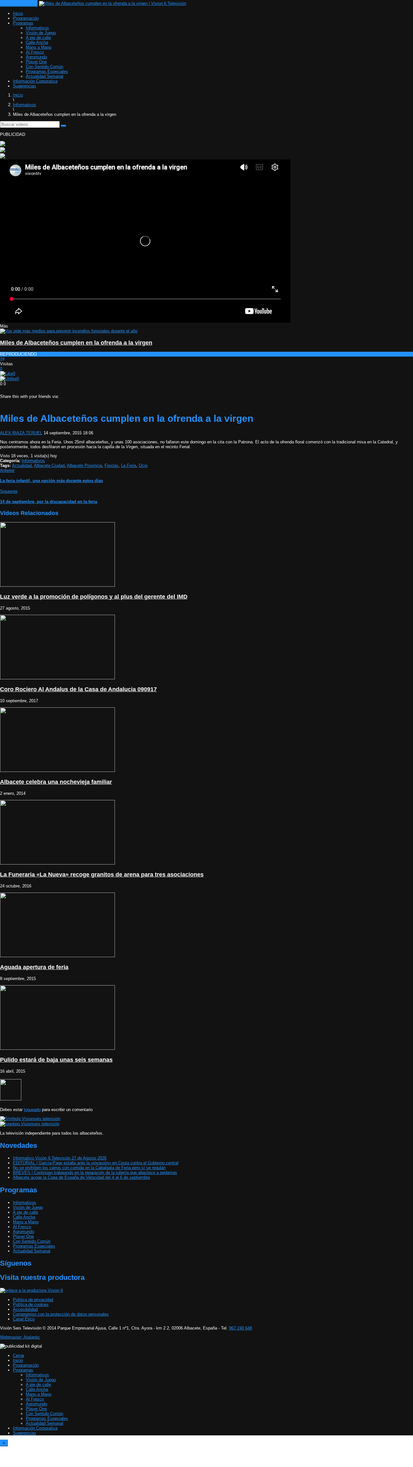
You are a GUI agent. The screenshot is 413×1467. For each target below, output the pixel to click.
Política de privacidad (33, 1299)
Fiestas (111, 465)
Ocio (143, 465)
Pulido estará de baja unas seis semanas (56, 1060)
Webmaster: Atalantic (20, 1337)
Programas (23, 23)
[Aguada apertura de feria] (57, 955)
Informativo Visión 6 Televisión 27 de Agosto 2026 (59, 1158)
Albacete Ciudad (49, 465)
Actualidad (22, 465)
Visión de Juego (41, 32)
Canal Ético (24, 1319)
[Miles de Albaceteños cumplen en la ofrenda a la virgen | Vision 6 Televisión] (112, 3)
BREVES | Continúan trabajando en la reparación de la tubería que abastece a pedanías (95, 1172)
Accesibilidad (25, 1309)
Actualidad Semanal (44, 76)
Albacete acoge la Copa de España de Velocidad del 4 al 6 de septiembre (81, 1177)
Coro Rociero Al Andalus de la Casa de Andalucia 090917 (78, 689)
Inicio (18, 13)
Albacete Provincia (84, 465)
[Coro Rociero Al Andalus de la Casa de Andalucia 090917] (57, 677)
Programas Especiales (47, 71)
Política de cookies (31, 1304)
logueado (32, 1109)
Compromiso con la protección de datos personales (61, 1314)
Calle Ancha (37, 42)
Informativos (37, 27)
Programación (26, 18)
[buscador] (63, 126)
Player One (36, 61)
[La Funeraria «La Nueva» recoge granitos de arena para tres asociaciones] (57, 863)
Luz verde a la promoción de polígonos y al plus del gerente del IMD (93, 596)
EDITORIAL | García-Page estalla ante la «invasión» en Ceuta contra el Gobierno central (95, 1162)
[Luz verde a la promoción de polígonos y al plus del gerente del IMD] (57, 585)
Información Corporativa (35, 81)
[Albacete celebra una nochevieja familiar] (57, 770)
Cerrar (18, 1355)
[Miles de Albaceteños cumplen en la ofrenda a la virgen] (68, 331)
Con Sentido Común (44, 66)
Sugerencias (24, 86)
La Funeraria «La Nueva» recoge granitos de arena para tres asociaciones (102, 874)
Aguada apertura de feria (34, 967)
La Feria (128, 465)
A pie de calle (38, 37)
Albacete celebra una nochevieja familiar (56, 782)
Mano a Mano (38, 47)
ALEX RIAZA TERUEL (21, 432)
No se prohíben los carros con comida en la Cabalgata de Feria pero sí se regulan (89, 1167)
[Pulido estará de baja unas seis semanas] (57, 1048)
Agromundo (36, 57)
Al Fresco (35, 52)
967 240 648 (240, 1328)
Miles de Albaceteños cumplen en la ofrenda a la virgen (76, 342)
